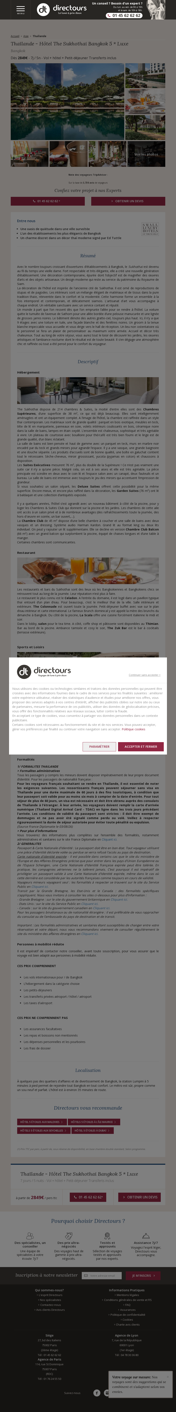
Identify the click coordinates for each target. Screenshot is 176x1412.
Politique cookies (133, 729)
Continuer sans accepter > (145, 675)
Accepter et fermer (141, 746)
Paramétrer (99, 746)
